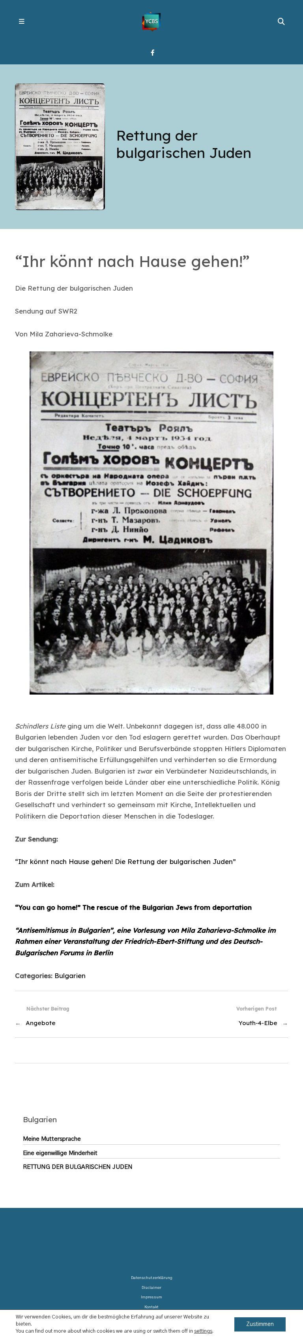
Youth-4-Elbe (258, 1023)
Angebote (41, 1023)
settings (203, 1331)
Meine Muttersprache (52, 1139)
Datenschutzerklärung (151, 1278)
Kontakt (151, 1307)
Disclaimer (151, 1288)
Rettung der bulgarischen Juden (78, 1167)
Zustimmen (260, 1324)
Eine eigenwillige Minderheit (60, 1153)
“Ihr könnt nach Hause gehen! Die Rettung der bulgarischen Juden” (125, 861)
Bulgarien (70, 975)
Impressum (151, 1297)
